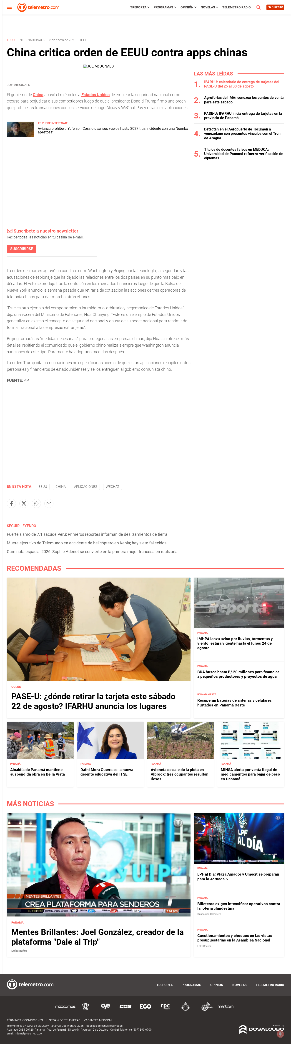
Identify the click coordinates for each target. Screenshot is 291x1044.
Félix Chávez (204, 946)
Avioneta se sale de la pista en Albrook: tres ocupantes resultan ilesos (179, 774)
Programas (163, 7)
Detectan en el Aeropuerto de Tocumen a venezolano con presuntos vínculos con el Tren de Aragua (242, 133)
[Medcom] (226, 1010)
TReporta (138, 7)
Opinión (187, 7)
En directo (275, 7)
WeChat (112, 487)
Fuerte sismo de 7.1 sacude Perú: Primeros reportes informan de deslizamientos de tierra (87, 534)
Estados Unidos (95, 94)
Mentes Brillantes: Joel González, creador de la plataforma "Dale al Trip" (97, 937)
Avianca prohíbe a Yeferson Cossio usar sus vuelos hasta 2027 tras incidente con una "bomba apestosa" (113, 130)
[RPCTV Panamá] (85, 1010)
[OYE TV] (105, 1010)
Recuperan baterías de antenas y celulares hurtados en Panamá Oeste (234, 702)
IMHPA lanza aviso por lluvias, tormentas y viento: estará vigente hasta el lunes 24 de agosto (235, 643)
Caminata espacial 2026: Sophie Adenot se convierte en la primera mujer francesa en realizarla (92, 551)
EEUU (42, 487)
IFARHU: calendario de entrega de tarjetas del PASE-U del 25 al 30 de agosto (241, 84)
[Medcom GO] (65, 1010)
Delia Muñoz (19, 950)
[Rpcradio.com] (166, 1010)
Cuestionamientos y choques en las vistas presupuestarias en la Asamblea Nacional (234, 937)
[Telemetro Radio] (206, 1010)
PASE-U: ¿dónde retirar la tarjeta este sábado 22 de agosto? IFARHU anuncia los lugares (93, 701)
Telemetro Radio (236, 7)
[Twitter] (24, 503)
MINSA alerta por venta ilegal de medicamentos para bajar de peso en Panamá (250, 774)
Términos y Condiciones (25, 1020)
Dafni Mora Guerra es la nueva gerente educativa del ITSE (106, 771)
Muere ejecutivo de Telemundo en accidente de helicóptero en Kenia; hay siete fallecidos (86, 543)
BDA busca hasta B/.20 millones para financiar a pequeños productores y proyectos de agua (238, 674)
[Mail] (49, 503)
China (38, 94)
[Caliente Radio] (186, 1010)
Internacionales (32, 40)
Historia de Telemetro (63, 1020)
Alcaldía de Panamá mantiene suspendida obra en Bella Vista (37, 771)
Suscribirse (21, 249)
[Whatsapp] (36, 503)
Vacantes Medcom (98, 1020)
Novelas (208, 7)
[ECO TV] (145, 1010)
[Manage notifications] (280, 1034)
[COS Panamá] (125, 1010)
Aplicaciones (85, 487)
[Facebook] (11, 503)
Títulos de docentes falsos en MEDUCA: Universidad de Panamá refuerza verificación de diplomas (243, 153)
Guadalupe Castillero (209, 914)
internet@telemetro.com (29, 1033)
